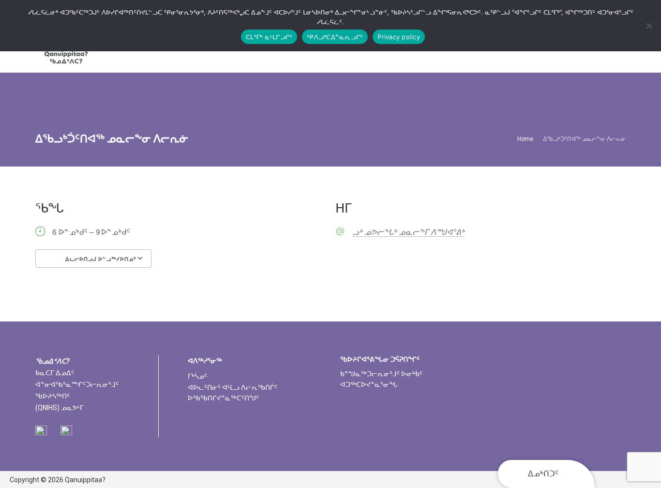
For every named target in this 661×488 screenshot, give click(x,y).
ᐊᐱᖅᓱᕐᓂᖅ (205, 361)
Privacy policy (398, 37)
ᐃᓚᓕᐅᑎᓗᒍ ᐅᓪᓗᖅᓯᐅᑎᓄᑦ (100, 259)
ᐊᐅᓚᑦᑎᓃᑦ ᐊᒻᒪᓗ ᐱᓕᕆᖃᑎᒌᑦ (232, 387)
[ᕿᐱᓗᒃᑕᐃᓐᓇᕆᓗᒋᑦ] (649, 25)
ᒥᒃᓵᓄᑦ (197, 376)
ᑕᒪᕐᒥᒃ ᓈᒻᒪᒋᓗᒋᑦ (269, 37)
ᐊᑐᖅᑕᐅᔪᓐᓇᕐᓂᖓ (369, 384)
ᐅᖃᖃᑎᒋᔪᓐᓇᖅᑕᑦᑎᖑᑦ (223, 398)
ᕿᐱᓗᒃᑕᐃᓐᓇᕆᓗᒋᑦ (335, 37)
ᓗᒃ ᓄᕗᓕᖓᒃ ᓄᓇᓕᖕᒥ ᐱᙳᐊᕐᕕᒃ (408, 232)
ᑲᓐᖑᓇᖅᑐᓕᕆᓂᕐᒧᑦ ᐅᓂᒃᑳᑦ (381, 374)
